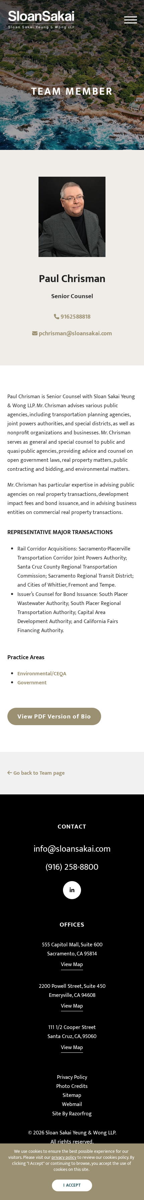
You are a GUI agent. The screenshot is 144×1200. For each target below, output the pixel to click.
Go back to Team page (38, 773)
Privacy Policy (72, 1077)
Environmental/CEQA (41, 673)
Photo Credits (72, 1086)
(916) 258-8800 (72, 867)
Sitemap (72, 1095)
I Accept (72, 1185)
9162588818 (74, 317)
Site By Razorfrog (72, 1113)
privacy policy (64, 1157)
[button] (130, 20)
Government (32, 682)
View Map (72, 964)
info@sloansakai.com (72, 849)
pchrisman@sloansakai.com (75, 333)
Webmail (72, 1104)
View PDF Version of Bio (54, 716)
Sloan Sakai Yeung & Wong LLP (80, 1132)
